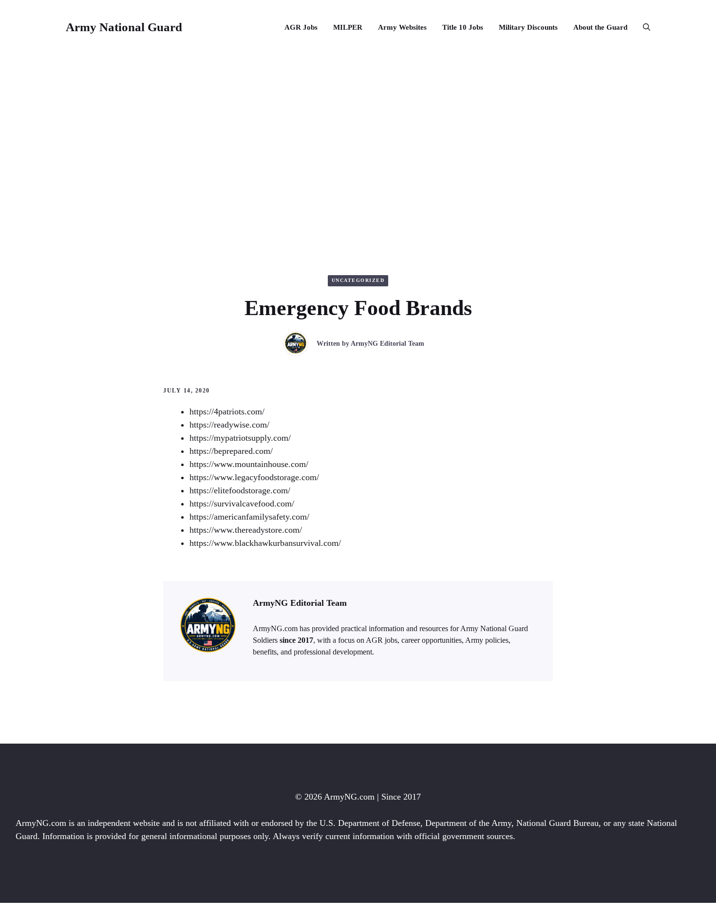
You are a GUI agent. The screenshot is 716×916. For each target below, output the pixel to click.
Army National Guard (124, 27)
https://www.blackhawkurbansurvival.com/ (265, 543)
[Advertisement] (358, 127)
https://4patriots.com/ (226, 411)
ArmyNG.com (349, 797)
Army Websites (402, 27)
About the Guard (600, 27)
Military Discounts (528, 27)
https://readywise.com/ (229, 425)
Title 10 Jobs (462, 27)
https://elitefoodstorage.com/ (239, 490)
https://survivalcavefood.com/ (241, 503)
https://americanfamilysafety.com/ (249, 517)
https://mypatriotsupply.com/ (240, 438)
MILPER (347, 27)
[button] (642, 27)
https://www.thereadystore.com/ (245, 530)
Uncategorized (358, 280)
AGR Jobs (301, 27)
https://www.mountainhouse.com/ (248, 464)
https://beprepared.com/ (231, 451)
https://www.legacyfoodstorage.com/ (254, 477)
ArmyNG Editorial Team (387, 343)
